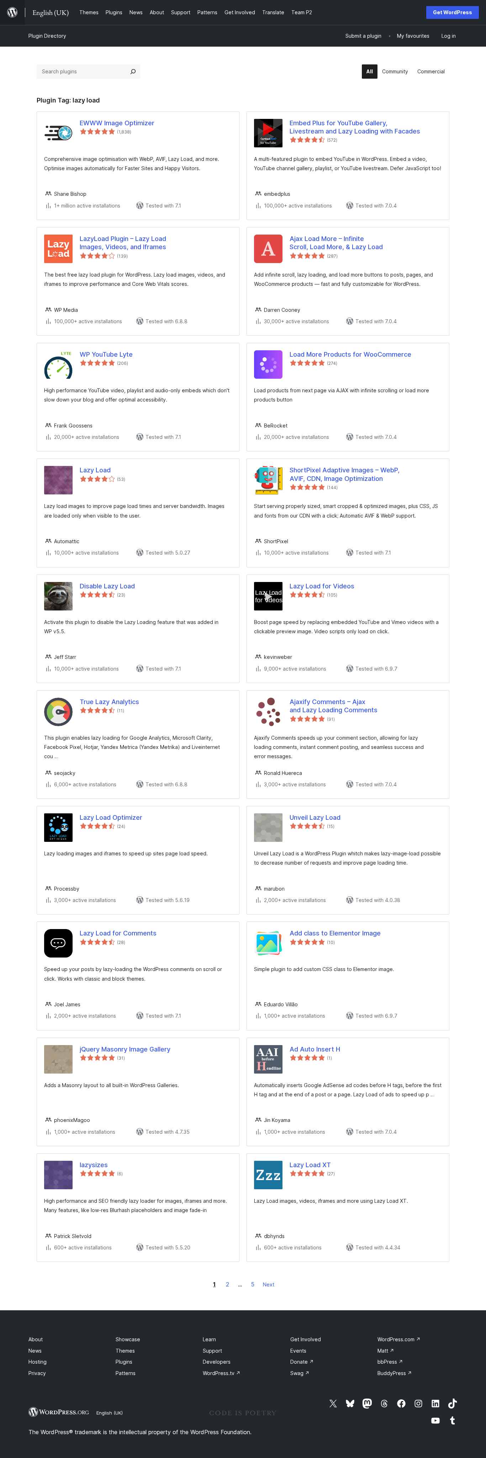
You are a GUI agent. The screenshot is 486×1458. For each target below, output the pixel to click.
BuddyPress (394, 1373)
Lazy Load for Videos (322, 586)
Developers (217, 1362)
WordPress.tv (222, 1373)
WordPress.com (399, 1339)
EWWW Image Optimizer (117, 123)
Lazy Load (95, 470)
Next (268, 1284)
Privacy (37, 1373)
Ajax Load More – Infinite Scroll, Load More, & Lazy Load (336, 243)
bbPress (390, 1362)
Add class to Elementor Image (335, 933)
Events (298, 1351)
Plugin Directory (47, 36)
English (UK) (109, 1413)
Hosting (37, 1362)
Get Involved (305, 1339)
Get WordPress (452, 12)
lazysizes (94, 1165)
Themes (125, 1351)
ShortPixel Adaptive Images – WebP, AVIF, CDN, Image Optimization (345, 474)
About (35, 1339)
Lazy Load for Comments (118, 933)
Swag (300, 1373)
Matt (385, 1351)
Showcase (128, 1339)
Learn (209, 1339)
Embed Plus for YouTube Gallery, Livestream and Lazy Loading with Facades (355, 127)
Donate (302, 1362)
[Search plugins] (133, 71)
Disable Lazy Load (107, 586)
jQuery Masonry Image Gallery (125, 1049)
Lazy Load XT (310, 1165)
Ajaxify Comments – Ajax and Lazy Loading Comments (333, 706)
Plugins (124, 1362)
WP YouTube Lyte (106, 354)
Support (212, 1351)
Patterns (126, 1373)
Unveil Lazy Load (315, 817)
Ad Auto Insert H (315, 1049)
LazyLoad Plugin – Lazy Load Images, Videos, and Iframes (123, 243)
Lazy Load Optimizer (111, 817)
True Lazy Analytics (109, 702)
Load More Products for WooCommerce (350, 354)
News (35, 1351)
